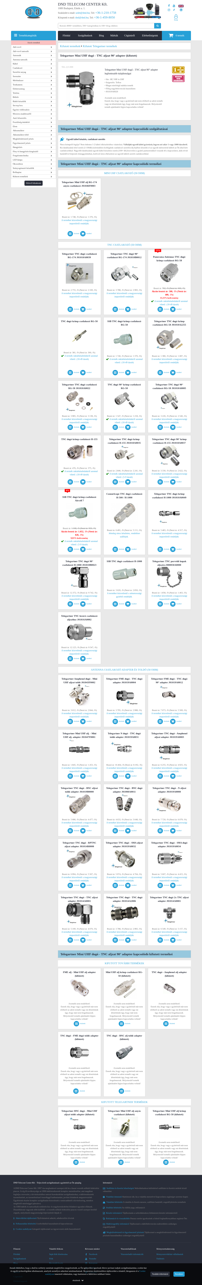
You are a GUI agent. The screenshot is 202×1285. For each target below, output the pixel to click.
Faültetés (160, 1258)
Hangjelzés (17, 147)
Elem (15, 126)
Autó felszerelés (19, 118)
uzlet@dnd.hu (83, 12)
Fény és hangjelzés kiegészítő (25, 151)
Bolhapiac (17, 172)
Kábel (15, 64)
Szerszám (17, 76)
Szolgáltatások (85, 35)
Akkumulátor (18, 130)
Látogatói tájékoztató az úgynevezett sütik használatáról (46, 1229)
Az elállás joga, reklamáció (125, 1207)
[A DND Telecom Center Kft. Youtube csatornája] (174, 6)
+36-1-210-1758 (105, 12)
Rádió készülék (19, 101)
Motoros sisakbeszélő (22, 114)
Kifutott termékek (20, 176)
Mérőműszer (18, 80)
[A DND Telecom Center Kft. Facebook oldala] (169, 6)
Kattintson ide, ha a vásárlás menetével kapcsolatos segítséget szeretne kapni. (147, 1197)
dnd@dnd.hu (81, 17)
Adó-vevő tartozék (21, 51)
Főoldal (66, 35)
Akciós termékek (33, 43)
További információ (160, 1274)
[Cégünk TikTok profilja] (174, 10)
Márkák (114, 35)
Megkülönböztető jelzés (23, 139)
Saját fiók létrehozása (58, 1254)
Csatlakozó (17, 68)
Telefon (16, 93)
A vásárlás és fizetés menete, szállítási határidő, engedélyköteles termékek (146, 1202)
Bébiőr (16, 97)
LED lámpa (17, 160)
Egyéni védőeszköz (21, 110)
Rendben (179, 1274)
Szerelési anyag (19, 72)
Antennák (17, 55)
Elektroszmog (19, 89)
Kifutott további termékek (124, 963)
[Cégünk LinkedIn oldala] (181, 10)
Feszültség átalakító (21, 122)
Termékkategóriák (28, 35)
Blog (101, 35)
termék (180, 35)
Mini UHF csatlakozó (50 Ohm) (124, 173)
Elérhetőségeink (150, 35)
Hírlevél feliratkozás (33, 183)
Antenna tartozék (20, 59)
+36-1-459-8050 (104, 17)
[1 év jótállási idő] (178, 67)
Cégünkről (129, 35)
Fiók (51, 1258)
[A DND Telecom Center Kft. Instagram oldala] (169, 10)
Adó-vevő (17, 47)
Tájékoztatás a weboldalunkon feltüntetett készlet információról (141, 1213)
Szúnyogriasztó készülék (23, 168)
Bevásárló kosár (56, 1263)
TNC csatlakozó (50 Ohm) (124, 244)
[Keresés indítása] (157, 26)
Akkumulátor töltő (21, 135)
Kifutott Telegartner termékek (124, 1102)
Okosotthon (18, 164)
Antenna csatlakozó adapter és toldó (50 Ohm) (124, 669)
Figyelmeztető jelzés (21, 143)
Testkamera (17, 84)
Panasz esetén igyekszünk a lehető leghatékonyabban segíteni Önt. (146, 1218)
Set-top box (18, 105)
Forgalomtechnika (20, 155)
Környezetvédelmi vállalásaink (170, 1254)
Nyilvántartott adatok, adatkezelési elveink (43, 1218)
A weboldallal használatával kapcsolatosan (43, 1223)
